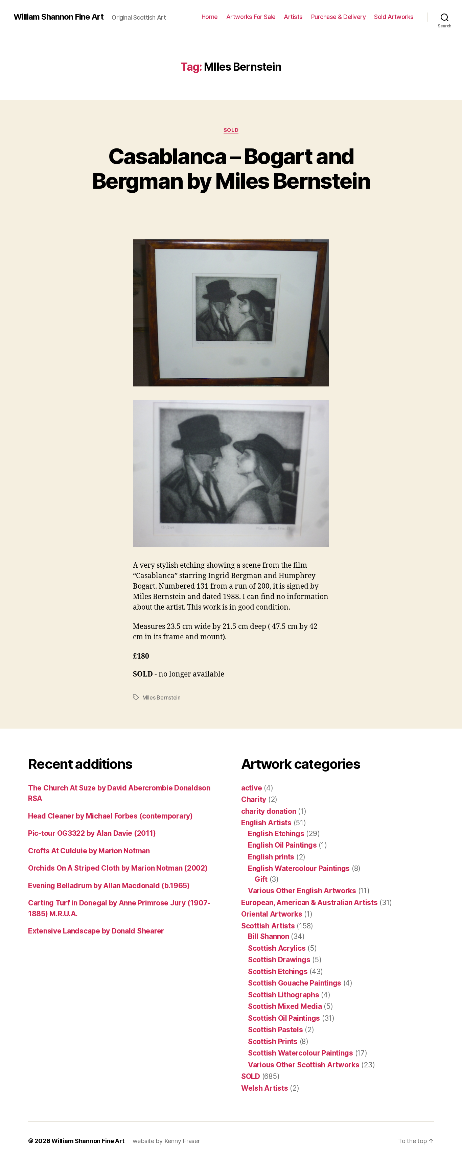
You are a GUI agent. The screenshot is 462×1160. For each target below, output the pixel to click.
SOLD (231, 130)
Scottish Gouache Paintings (294, 983)
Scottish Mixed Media (285, 1006)
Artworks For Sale (251, 16)
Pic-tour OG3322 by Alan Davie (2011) (92, 833)
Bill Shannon (268, 936)
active (251, 788)
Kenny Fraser (182, 1140)
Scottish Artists (268, 926)
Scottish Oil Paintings (284, 1018)
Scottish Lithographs (283, 995)
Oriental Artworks (271, 914)
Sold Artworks (394, 16)
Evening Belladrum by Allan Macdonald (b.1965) (109, 885)
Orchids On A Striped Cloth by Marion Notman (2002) (118, 868)
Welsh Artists (264, 1088)
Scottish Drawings (279, 959)
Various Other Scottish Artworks (304, 1065)
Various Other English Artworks (302, 890)
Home (210, 16)
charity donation (268, 811)
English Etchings (276, 833)
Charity (253, 799)
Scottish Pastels (275, 1029)
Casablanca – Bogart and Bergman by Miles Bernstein (231, 168)
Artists (293, 16)
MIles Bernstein (161, 697)
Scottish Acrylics (276, 948)
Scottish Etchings (277, 971)
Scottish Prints (273, 1041)
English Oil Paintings (282, 845)
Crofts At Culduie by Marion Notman (89, 851)
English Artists (266, 823)
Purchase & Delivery (338, 16)
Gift (261, 879)
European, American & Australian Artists (309, 902)
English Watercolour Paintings (299, 868)
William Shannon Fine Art (58, 17)
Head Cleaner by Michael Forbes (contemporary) (110, 816)
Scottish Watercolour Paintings (300, 1053)
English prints (271, 857)
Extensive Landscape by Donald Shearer (96, 931)
